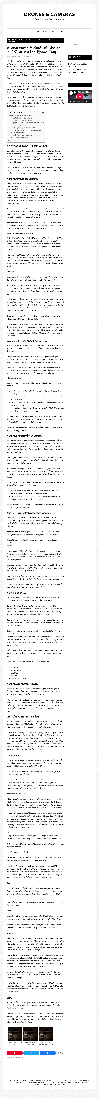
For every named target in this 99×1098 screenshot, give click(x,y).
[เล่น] (70, 101)
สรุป (9, 140)
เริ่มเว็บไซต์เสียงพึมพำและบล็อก (21, 137)
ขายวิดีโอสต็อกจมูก (17, 132)
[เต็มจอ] (89, 101)
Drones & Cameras (49, 14)
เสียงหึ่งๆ (20, 1057)
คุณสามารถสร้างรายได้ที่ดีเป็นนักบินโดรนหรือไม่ (28, 123)
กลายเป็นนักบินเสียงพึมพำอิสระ (21, 118)
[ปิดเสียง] (86, 101)
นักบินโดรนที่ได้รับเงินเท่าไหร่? (23, 120)
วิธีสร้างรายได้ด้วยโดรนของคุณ (19, 115)
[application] (80, 96)
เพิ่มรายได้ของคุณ (20, 125)
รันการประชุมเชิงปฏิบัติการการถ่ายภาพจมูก (26, 130)
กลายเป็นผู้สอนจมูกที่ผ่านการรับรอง (23, 127)
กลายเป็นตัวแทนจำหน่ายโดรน (21, 135)
